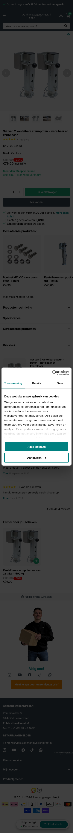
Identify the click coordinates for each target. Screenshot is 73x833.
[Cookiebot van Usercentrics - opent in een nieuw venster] (52, 372)
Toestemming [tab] (13, 383)
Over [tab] (60, 383)
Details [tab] (36, 383)
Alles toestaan (37, 446)
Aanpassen (34, 457)
